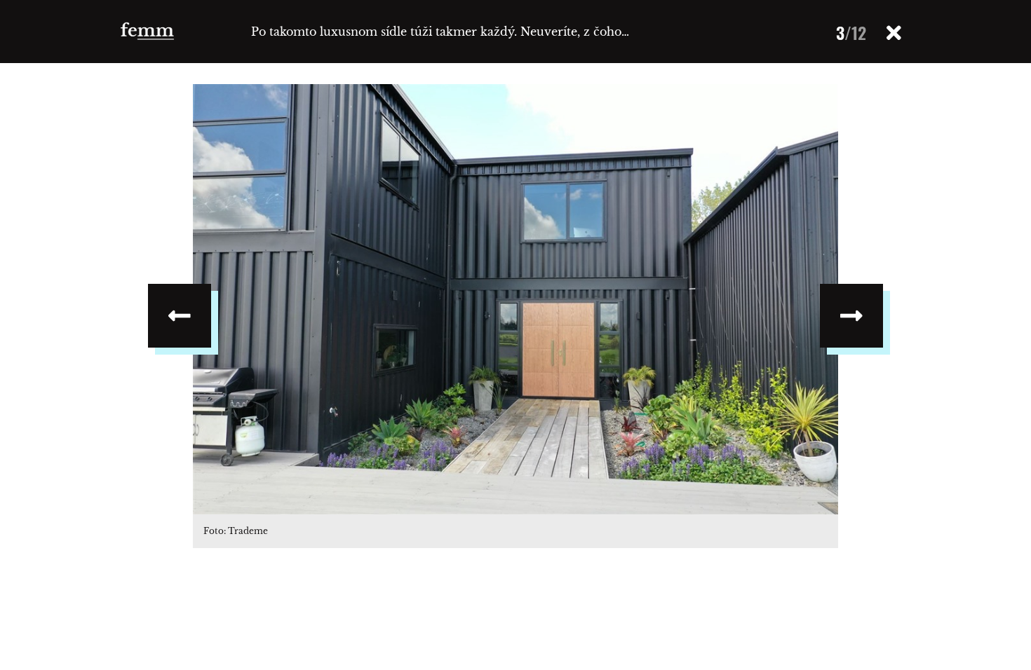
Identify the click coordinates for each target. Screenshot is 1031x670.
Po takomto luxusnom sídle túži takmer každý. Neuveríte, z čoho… (440, 32)
